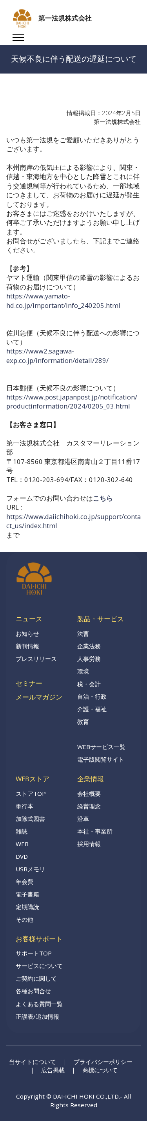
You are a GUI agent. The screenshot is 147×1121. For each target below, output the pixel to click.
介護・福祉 (92, 709)
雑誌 (21, 831)
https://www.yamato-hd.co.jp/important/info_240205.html (63, 300)
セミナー (29, 683)
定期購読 (27, 907)
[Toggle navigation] (19, 37)
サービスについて (39, 966)
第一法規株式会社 (65, 18)
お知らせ (27, 633)
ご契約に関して (36, 978)
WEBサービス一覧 (101, 747)
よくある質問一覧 (39, 1004)
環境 (83, 671)
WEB (22, 844)
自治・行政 (92, 696)
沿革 (83, 819)
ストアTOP (31, 793)
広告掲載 (53, 1070)
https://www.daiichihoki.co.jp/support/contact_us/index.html (73, 521)
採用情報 (89, 844)
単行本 (24, 806)
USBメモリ (30, 869)
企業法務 (89, 646)
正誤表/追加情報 (37, 1016)
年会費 (24, 881)
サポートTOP (34, 953)
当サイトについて (32, 1062)
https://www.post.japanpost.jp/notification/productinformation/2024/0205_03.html (71, 401)
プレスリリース (36, 659)
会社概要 (89, 793)
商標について (100, 1070)
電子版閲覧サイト (100, 759)
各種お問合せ (33, 991)
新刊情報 (27, 646)
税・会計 (89, 684)
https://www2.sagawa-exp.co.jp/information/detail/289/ (57, 355)
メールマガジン (39, 696)
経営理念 (89, 806)
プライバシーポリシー (103, 1062)
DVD (22, 856)
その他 (24, 919)
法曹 (83, 633)
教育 (83, 721)
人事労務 (89, 659)
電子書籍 (27, 894)
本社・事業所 (95, 831)
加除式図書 (30, 819)
